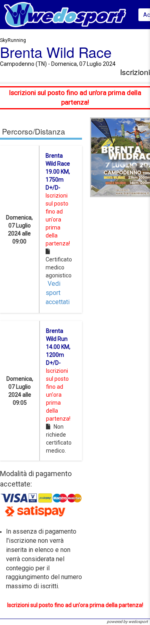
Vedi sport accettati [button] (58, 293)
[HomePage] (65, 14)
